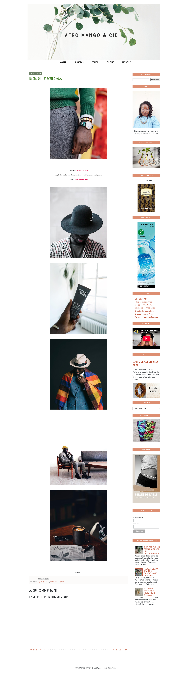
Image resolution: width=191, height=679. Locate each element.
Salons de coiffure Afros (145, 308)
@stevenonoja (82, 170)
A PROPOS (79, 62)
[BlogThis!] (41, 579)
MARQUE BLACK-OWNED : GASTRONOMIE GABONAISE (151, 572)
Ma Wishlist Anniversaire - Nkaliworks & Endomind (150, 592)
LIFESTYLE (126, 62)
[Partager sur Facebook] (45, 579)
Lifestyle (61, 582)
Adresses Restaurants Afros (146, 317)
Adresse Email (138, 517)
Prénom (136, 524)
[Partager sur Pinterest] (47, 579)
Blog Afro (40, 582)
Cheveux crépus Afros (144, 314)
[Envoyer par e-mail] (39, 579)
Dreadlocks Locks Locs (144, 311)
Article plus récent (37, 650)
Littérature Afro (141, 299)
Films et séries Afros (143, 302)
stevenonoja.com (81, 179)
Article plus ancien (119, 650)
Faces (47, 582)
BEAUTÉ (95, 62)
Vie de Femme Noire (143, 305)
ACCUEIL (63, 62)
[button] (135, 198)
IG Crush (53, 582)
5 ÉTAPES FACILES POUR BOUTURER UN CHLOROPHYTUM (152, 550)
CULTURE (110, 62)
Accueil (78, 650)
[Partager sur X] (43, 579)
